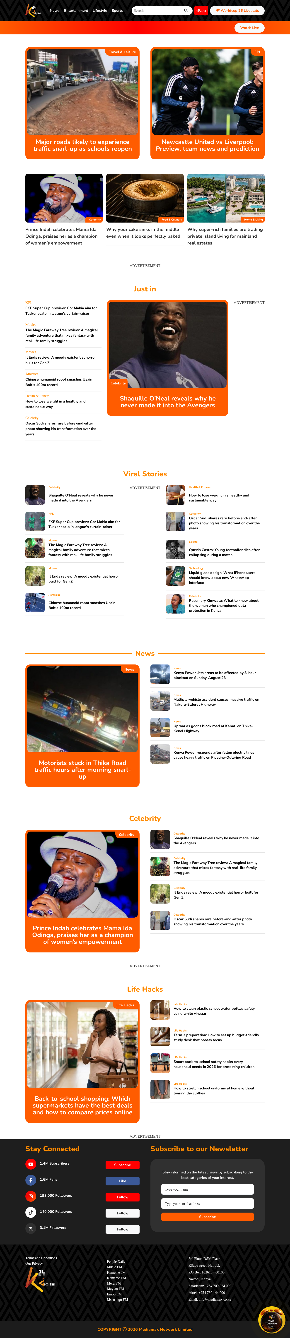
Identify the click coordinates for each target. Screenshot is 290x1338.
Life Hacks (125, 1005)
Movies (30, 324)
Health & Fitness (37, 395)
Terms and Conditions (41, 1258)
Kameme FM (116, 1278)
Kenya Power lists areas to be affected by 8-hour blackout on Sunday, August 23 (215, 675)
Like (122, 1181)
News (55, 10)
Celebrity (95, 219)
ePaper (201, 10)
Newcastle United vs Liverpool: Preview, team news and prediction (207, 145)
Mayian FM (115, 1288)
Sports (117, 10)
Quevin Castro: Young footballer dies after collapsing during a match (224, 552)
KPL (28, 302)
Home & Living (253, 219)
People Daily (116, 1261)
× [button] (285, 1307)
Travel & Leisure (122, 52)
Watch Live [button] (249, 27)
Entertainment (76, 10)
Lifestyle (100, 10)
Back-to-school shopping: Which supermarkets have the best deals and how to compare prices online (83, 1105)
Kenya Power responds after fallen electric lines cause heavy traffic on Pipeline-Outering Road (214, 755)
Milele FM (114, 1267)
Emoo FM (114, 1294)
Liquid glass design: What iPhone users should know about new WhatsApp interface (222, 577)
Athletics (31, 374)
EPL (257, 52)
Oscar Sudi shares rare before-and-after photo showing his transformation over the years (60, 429)
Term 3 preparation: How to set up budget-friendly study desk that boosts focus (216, 1038)
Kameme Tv (116, 1272)
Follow (122, 1197)
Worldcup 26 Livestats (239, 10)
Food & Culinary (172, 219)
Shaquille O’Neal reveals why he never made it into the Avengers (168, 402)
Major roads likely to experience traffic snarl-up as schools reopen (82, 145)
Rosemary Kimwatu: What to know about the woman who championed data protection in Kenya (224, 605)
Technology (196, 568)
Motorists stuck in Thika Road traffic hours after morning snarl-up (82, 770)
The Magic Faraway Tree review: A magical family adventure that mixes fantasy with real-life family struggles (61, 335)
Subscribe (207, 1216)
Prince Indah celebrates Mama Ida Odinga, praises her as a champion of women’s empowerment (61, 236)
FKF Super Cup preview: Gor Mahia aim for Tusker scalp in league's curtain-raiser (84, 524)
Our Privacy (34, 1263)
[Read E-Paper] (271, 1319)
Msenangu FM (117, 1299)
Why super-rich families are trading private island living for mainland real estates (225, 236)
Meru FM (114, 1283)
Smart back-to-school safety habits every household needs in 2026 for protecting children (214, 1064)
